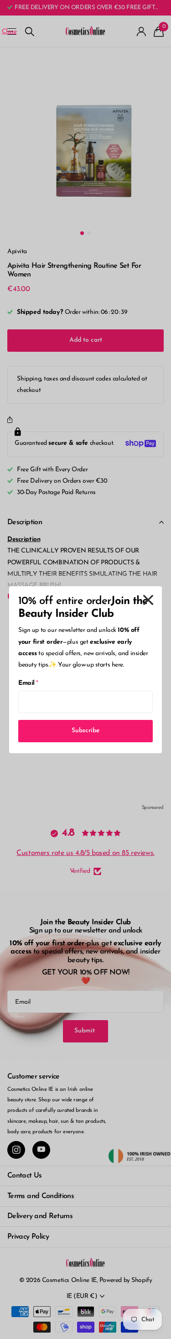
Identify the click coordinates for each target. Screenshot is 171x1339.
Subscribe (85, 730)
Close (148, 600)
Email (28, 683)
